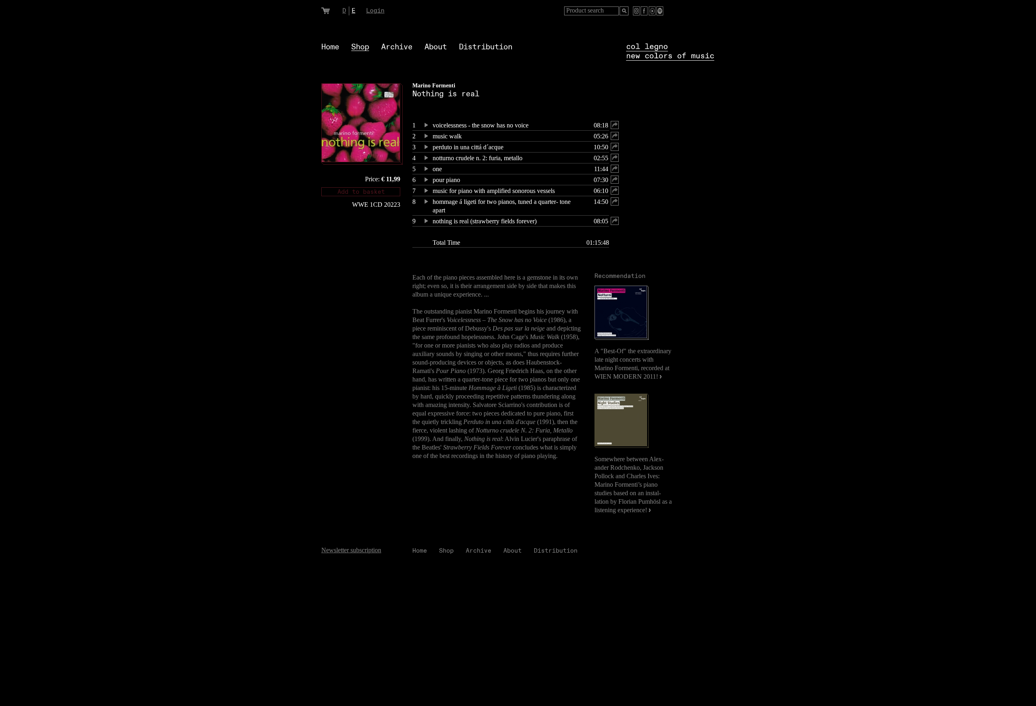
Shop (360, 47)
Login (375, 11)
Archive (396, 47)
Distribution (485, 47)
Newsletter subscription (351, 550)
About (436, 47)
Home (330, 47)
